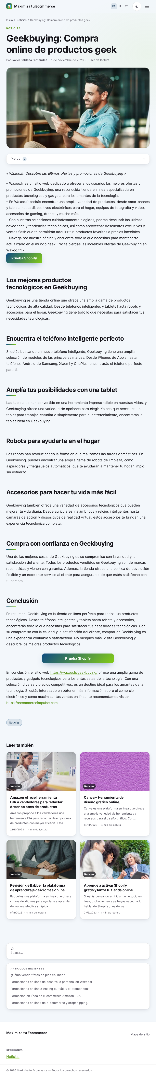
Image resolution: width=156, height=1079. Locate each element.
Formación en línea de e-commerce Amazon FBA (46, 996)
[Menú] (146, 6)
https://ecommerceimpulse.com (32, 703)
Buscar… (17, 953)
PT (126, 6)
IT (120, 6)
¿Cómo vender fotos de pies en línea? (38, 975)
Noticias (21, 20)
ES (114, 6)
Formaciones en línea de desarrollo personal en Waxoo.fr (51, 982)
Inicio (9, 20)
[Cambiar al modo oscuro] (136, 6)
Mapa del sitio (140, 1034)
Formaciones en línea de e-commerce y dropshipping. (49, 1003)
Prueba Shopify (24, 258)
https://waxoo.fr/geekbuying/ (74, 672)
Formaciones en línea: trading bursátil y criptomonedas (50, 989)
